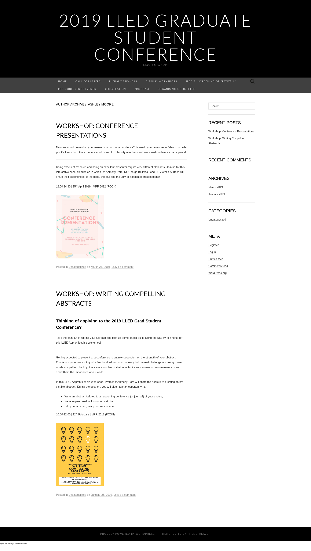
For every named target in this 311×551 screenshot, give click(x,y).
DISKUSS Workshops (161, 81)
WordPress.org (217, 273)
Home (62, 81)
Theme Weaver (199, 534)
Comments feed (218, 266)
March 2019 (215, 187)
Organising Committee (176, 88)
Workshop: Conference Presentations (231, 131)
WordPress (145, 534)
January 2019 (216, 194)
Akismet (24, 544)
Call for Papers (88, 81)
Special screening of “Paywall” (211, 81)
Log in (212, 252)
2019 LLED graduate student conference (155, 37)
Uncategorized (77, 266)
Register (213, 245)
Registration (115, 88)
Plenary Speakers (123, 81)
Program (142, 88)
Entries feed (215, 259)
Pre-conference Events (77, 88)
